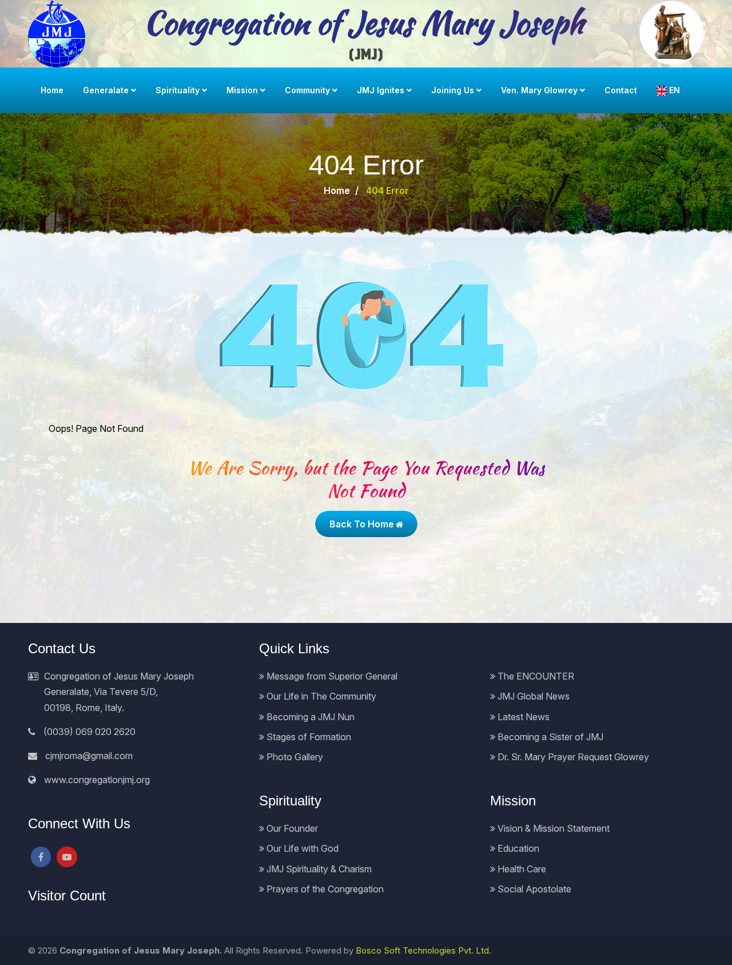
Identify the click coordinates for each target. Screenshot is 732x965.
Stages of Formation (307, 736)
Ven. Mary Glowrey (539, 90)
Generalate (106, 90)
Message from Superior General (330, 676)
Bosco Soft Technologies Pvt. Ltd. (423, 950)
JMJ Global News (532, 696)
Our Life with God (301, 848)
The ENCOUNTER (534, 676)
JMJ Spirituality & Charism (318, 869)
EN (673, 90)
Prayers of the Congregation (324, 889)
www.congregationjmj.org (97, 779)
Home (52, 90)
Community (307, 90)
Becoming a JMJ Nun (309, 716)
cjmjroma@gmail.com (89, 755)
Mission (242, 90)
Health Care (520, 869)
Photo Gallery (293, 757)
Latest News (522, 716)
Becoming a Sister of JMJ (549, 736)
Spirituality (178, 90)
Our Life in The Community (320, 696)
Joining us (452, 90)
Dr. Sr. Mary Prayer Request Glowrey (572, 757)
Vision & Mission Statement (552, 828)
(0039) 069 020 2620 (89, 731)
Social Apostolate (533, 889)
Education (517, 848)
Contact (620, 90)
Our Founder (291, 828)
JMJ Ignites (380, 90)
